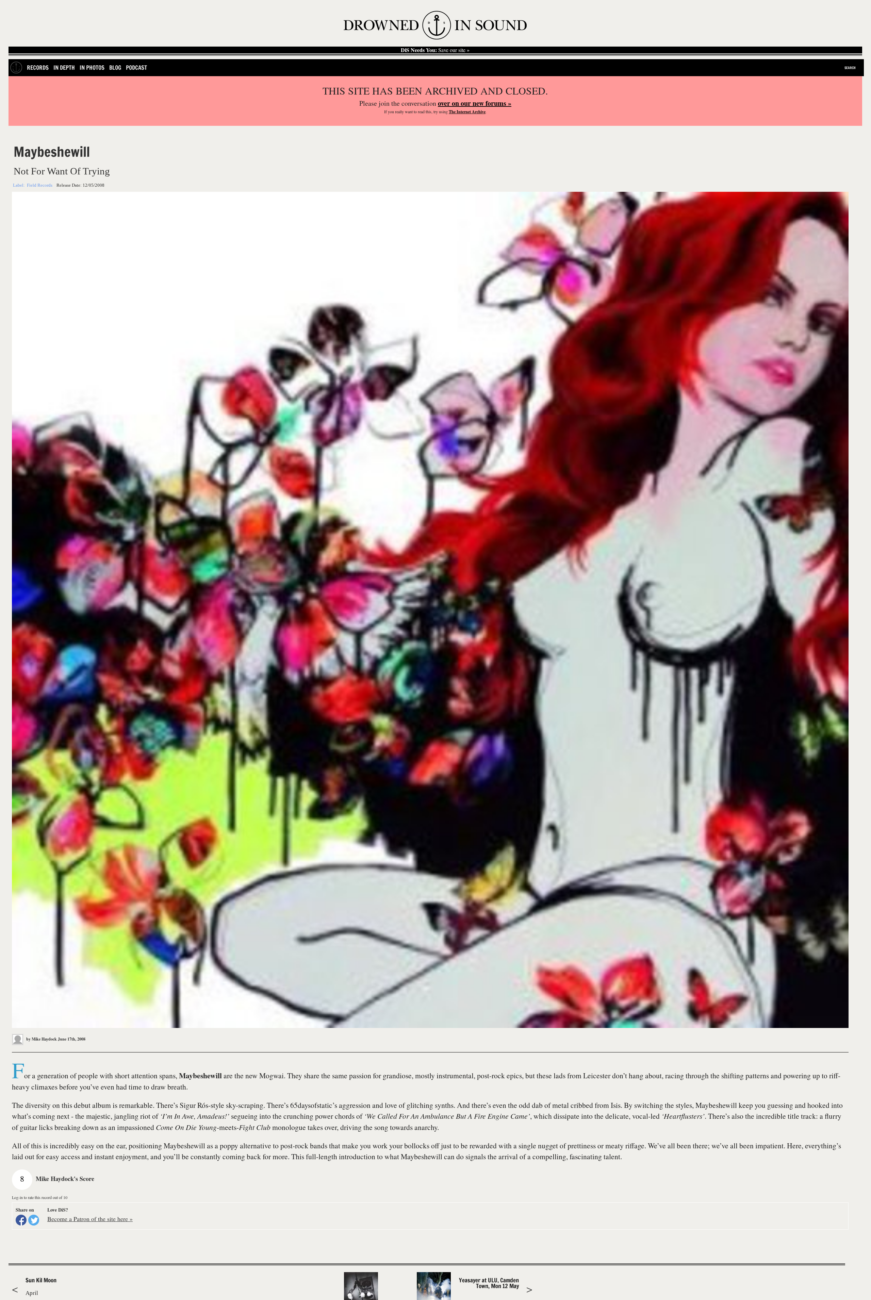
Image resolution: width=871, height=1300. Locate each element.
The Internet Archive (467, 112)
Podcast (136, 67)
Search (850, 67)
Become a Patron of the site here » (90, 1219)
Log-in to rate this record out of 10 (39, 1197)
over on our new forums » (474, 103)
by (41, 1039)
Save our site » (435, 50)
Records (38, 67)
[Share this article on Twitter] (33, 1220)
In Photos (92, 67)
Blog (115, 67)
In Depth (64, 67)
